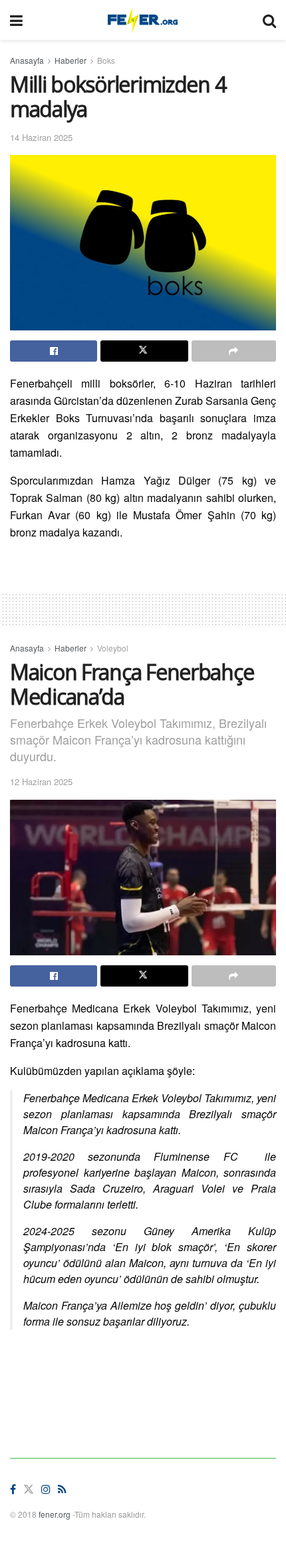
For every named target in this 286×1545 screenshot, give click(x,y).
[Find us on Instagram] (46, 1489)
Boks (106, 60)
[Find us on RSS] (62, 1489)
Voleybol (112, 648)
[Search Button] (269, 20)
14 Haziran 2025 (41, 137)
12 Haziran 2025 (41, 781)
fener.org (55, 1514)
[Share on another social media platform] (234, 351)
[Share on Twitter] (144, 351)
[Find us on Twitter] (28, 1489)
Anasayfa (27, 60)
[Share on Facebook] (53, 351)
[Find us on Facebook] (13, 1489)
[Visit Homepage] (143, 20)
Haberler (70, 60)
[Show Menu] (16, 20)
